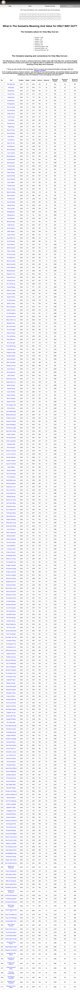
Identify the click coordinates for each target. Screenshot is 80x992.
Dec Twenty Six (11, 284)
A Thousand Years (11, 676)
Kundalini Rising (11, 640)
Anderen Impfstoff (11, 804)
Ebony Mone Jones (11, 588)
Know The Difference (11, 914)
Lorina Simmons (11, 267)
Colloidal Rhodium (11, 814)
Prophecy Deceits (11, 572)
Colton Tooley (11, 234)
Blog (10, 6)
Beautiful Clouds (11, 693)
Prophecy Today (10, 352)
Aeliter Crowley (11, 434)
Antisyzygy (11, 87)
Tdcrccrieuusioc (11, 447)
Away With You (11, 238)
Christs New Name (11, 686)
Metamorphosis (11, 156)
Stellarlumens (11, 215)
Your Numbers (11, 110)
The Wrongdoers (11, 313)
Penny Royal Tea (11, 493)
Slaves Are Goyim (11, 578)
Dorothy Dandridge (11, 738)
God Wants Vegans (11, 709)
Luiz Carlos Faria (11, 755)
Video (30, 6)
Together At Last (11, 712)
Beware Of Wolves (11, 660)
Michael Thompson (11, 670)
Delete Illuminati (10, 797)
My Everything (11, 149)
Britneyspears (11, 162)
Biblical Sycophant (11, 881)
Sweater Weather (11, 457)
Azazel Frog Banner (11, 871)
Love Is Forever (11, 529)
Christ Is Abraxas (11, 761)
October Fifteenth (11, 735)
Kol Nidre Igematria (11, 898)
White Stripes (11, 231)
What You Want (11, 192)
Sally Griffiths (11, 467)
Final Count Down (11, 702)
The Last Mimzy (11, 336)
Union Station (11, 182)
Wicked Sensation (11, 689)
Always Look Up (11, 365)
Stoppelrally (11, 126)
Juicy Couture (11, 153)
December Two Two (11, 637)
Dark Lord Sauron (11, 591)
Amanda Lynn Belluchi (11, 963)
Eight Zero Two (11, 274)
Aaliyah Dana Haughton (11, 982)
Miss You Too (11, 143)
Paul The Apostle (11, 634)
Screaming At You (11, 644)
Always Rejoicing (11, 699)
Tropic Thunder (11, 251)
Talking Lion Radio (11, 843)
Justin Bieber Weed (11, 850)
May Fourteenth (11, 264)
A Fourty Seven (11, 280)
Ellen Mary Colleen (11, 874)
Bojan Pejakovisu (11, 624)
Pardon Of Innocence (11, 929)
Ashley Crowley (11, 310)
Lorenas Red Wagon (11, 833)
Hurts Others (11, 136)
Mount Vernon (11, 130)
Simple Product (11, 297)
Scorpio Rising (11, 287)
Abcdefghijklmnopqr (11, 853)
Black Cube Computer (11, 906)
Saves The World (11, 464)
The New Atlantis (11, 617)
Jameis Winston (11, 359)
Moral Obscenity (10, 516)
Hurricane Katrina (11, 758)
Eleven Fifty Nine (11, 781)
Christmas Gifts (11, 444)
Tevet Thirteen (11, 244)
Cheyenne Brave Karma (11, 943)
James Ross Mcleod (11, 768)
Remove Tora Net (11, 450)
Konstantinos (11, 100)
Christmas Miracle (11, 774)
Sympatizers (11, 90)
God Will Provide (11, 614)
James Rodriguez (11, 424)
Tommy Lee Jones (11, 500)
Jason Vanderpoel (11, 666)
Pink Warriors (11, 146)
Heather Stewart (10, 460)
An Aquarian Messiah (11, 902)
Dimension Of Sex (11, 594)
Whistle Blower (11, 270)
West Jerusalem (11, 306)
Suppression (11, 97)
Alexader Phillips (11, 788)
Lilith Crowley (11, 375)
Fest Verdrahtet (11, 477)
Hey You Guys (11, 107)
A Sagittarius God (11, 810)
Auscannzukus (11, 133)
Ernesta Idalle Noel (11, 921)
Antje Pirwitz (11, 225)
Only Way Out (11, 84)
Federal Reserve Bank (11, 968)
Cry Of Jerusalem (11, 608)
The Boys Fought (11, 428)
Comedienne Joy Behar (11, 954)
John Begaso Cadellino (11, 977)
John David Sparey (11, 745)
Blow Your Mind (11, 362)
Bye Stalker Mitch (11, 784)
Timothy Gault (11, 185)
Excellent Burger (11, 601)
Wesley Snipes (11, 221)
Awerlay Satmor (11, 356)
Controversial (11, 198)
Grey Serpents (11, 179)
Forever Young (11, 189)
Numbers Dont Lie (11, 581)
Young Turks (11, 94)
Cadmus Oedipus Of (11, 794)
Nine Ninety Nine (11, 611)
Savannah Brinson (11, 604)
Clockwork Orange (11, 568)
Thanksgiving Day (11, 732)
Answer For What (11, 421)
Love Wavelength (11, 411)
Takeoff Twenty (11, 388)
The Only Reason (11, 437)
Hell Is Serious (11, 408)
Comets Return (11, 159)
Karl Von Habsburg (11, 801)
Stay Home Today (11, 431)
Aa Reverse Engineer (11, 895)
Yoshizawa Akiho (11, 513)
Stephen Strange (11, 519)
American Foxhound (11, 820)
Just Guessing (11, 202)
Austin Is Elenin (11, 696)
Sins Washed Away (11, 725)
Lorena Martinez (10, 545)
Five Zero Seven (11, 542)
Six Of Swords (11, 241)
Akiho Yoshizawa (11, 532)
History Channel (10, 552)
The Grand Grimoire (10, 877)
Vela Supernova (11, 372)
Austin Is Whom (11, 395)
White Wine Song (11, 522)
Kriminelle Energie (11, 856)
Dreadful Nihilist (11, 765)
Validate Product (11, 680)
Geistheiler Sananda (11, 887)
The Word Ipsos (11, 300)
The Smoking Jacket (11, 846)
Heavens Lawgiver (11, 575)
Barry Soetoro (11, 195)
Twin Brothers (11, 218)
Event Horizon (11, 228)
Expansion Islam (11, 506)
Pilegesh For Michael (11, 950)
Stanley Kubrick (11, 536)
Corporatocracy (11, 349)
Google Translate (11, 565)
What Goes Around (11, 650)
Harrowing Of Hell (11, 824)
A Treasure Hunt (10, 549)
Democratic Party (11, 716)
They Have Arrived (11, 827)
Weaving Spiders (11, 483)
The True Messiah (11, 663)
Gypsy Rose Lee (11, 382)
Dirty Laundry (11, 208)
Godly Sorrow (11, 113)
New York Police (11, 490)
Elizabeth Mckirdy (11, 830)
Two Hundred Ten (11, 509)
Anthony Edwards (11, 539)
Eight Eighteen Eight (11, 947)
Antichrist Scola (11, 621)
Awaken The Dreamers (11, 891)
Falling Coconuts (11, 657)
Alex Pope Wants (11, 503)
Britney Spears (11, 385)
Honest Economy (11, 378)
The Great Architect (11, 932)
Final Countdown (11, 441)
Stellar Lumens (11, 303)
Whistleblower (11, 212)
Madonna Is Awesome (11, 867)
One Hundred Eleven (11, 863)
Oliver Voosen (11, 172)
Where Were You (11, 320)
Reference (70, 6)
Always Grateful (11, 470)
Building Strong (11, 496)
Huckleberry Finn (11, 647)
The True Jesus (11, 254)
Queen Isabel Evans (11, 884)
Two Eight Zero (11, 257)
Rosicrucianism (11, 261)
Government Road (11, 526)
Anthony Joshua (10, 290)
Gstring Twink (11, 205)
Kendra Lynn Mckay (11, 791)
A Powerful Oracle (11, 778)
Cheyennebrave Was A (11, 910)
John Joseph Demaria (11, 925)
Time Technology (11, 473)
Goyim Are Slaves (11, 706)
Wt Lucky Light (11, 342)
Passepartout (11, 103)
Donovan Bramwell (11, 630)
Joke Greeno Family (11, 840)
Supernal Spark (11, 333)
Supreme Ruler (11, 176)
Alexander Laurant (11, 752)
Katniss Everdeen (11, 585)
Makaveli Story (11, 323)
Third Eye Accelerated (11, 972)
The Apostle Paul (11, 562)
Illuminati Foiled (11, 742)
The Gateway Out (11, 405)
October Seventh (11, 418)
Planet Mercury (11, 339)
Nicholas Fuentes (11, 729)
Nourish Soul (11, 123)
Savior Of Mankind (11, 771)
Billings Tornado (10, 683)
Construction (11, 140)
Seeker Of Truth (11, 401)
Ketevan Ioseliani (11, 817)
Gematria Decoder (50, 6)
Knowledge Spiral (11, 555)
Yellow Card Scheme (11, 837)
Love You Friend (11, 454)
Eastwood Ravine (11, 414)
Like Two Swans (11, 326)
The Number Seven (11, 673)
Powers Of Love (11, 277)
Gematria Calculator (40, 70)
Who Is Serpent (11, 398)
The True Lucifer (11, 627)
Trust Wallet (11, 120)
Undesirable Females (11, 939)
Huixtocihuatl (11, 166)
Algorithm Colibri (11, 807)
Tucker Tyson (11, 117)
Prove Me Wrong (11, 346)
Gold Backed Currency (11, 958)
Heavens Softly (11, 293)
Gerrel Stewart (11, 369)
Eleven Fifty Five (11, 748)
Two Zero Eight (11, 329)
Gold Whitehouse (11, 480)
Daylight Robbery (11, 719)
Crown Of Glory (11, 392)
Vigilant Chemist (11, 653)
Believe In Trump (11, 558)
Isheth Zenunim (11, 248)
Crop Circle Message (11, 918)
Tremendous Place (11, 598)
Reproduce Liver (11, 486)
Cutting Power (11, 169)
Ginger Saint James (11, 860)
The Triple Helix (11, 722)
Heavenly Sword (11, 316)
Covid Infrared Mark (11, 935)
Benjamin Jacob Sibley (10, 986)
